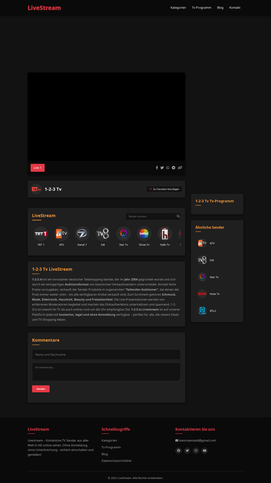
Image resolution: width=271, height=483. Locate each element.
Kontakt (234, 8)
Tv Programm (111, 447)
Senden (41, 389)
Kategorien (178, 8)
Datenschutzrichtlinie (116, 461)
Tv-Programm (201, 8)
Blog (220, 8)
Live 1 (37, 168)
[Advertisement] (135, 40)
